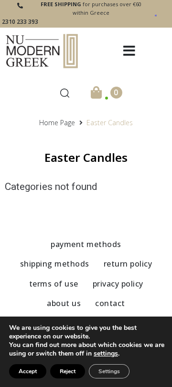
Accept (28, 371)
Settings (109, 371)
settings (106, 353)
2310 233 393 (20, 22)
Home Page (57, 122)
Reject (67, 371)
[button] (129, 51)
